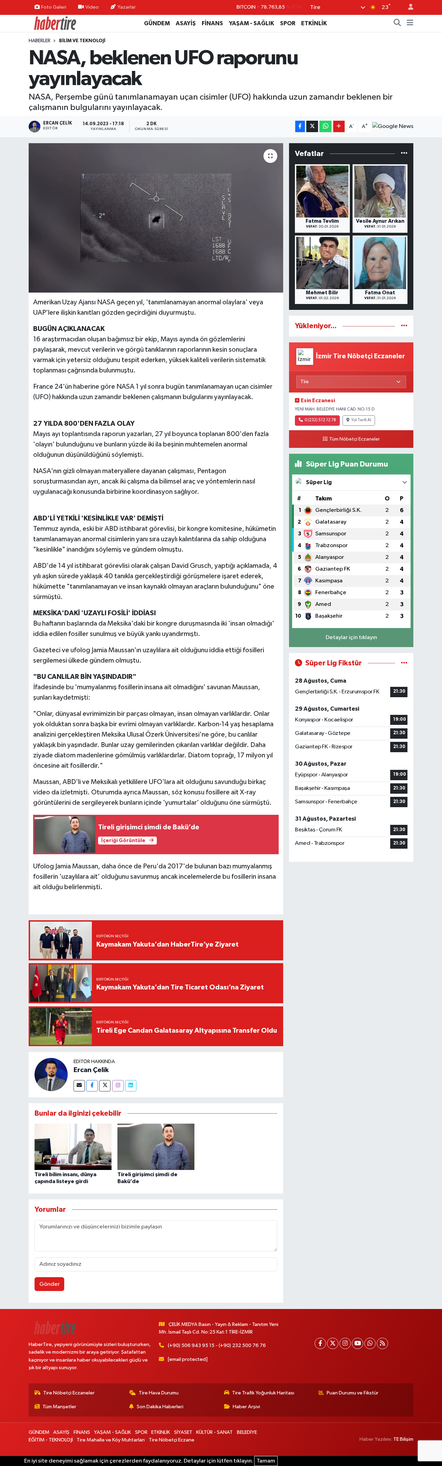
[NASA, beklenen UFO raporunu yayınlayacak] (156, 218)
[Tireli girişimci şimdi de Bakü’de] (155, 1147)
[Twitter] (104, 1085)
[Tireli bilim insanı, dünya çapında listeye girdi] (73, 1147)
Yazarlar (126, 7)
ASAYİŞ (186, 23)
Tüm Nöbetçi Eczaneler (354, 439)
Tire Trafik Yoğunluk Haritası (263, 1392)
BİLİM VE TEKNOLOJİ (82, 40)
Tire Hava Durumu (159, 1392)
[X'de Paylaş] (312, 126)
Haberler (39, 40)
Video (92, 7)
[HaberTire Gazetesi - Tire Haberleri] (54, 23)
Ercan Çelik (91, 1070)
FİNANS (212, 23)
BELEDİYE (247, 1432)
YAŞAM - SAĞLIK (251, 23)
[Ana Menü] (410, 23)
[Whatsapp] (370, 1343)
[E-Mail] (79, 1085)
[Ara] (397, 23)
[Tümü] (404, 154)
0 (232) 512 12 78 (320, 420)
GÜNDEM (157, 23)
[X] (332, 1343)
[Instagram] (118, 1085)
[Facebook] (92, 1085)
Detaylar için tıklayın (351, 637)
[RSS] (382, 1343)
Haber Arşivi (246, 1406)
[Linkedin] (130, 1085)
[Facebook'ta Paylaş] (300, 126)
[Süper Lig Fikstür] (404, 663)
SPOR (287, 23)
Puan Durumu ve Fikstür (352, 1392)
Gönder (49, 1284)
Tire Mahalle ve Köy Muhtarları (111, 1439)
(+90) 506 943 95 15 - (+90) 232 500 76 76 (217, 1345)
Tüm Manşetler (59, 1406)
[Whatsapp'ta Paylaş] (325, 126)
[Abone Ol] (392, 126)
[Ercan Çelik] (51, 1074)
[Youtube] (357, 1343)
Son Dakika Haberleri (160, 1406)
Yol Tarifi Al (361, 420)
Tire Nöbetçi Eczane (171, 1439)
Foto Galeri (53, 7)
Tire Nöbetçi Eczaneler (69, 1392)
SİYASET (183, 1432)
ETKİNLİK (314, 23)
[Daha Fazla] (339, 126)
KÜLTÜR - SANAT (214, 1432)
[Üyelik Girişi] (407, 7)
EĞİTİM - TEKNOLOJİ (51, 1439)
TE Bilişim (403, 1439)
